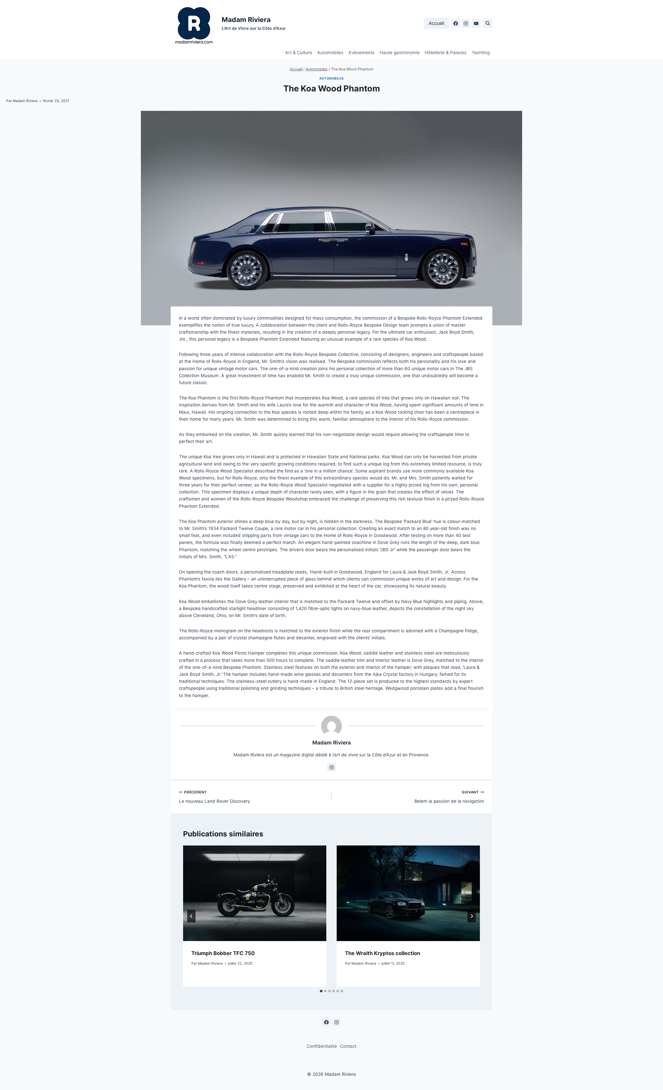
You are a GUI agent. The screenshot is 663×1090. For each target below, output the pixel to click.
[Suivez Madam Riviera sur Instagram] (331, 767)
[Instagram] (466, 23)
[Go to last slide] (191, 916)
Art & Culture (298, 52)
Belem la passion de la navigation (449, 797)
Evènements (361, 52)
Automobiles (330, 52)
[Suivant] (471, 916)
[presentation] (254, 893)
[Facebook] (455, 23)
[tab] (321, 991)
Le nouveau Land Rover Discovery (214, 797)
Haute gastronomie (400, 52)
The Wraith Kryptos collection (382, 953)
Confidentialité (322, 1046)
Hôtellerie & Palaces (445, 52)
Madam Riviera (25, 101)
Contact (348, 1046)
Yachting (481, 52)
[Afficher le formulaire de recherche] (487, 23)
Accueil (436, 23)
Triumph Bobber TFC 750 (223, 953)
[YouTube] (476, 23)
